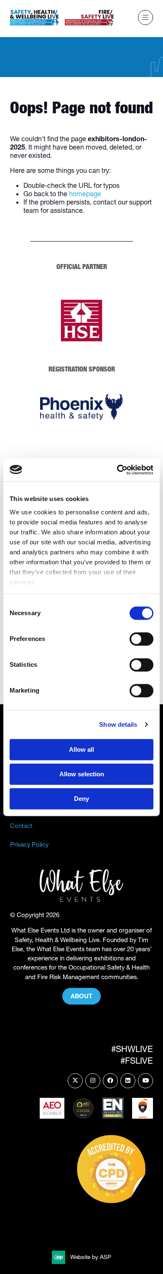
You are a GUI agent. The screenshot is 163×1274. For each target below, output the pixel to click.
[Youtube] (145, 1080)
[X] (75, 1080)
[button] (145, 17)
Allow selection (81, 774)
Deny (81, 798)
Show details (118, 724)
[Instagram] (92, 1080)
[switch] (141, 639)
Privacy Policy (29, 844)
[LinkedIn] (127, 1080)
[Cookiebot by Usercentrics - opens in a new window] (117, 469)
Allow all (81, 749)
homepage (85, 193)
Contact (21, 826)
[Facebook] (110, 1080)
